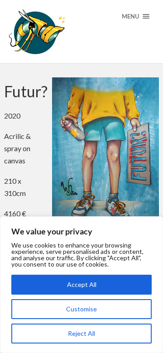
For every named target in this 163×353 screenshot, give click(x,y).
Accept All (81, 284)
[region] (81, 284)
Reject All (81, 333)
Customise (81, 309)
